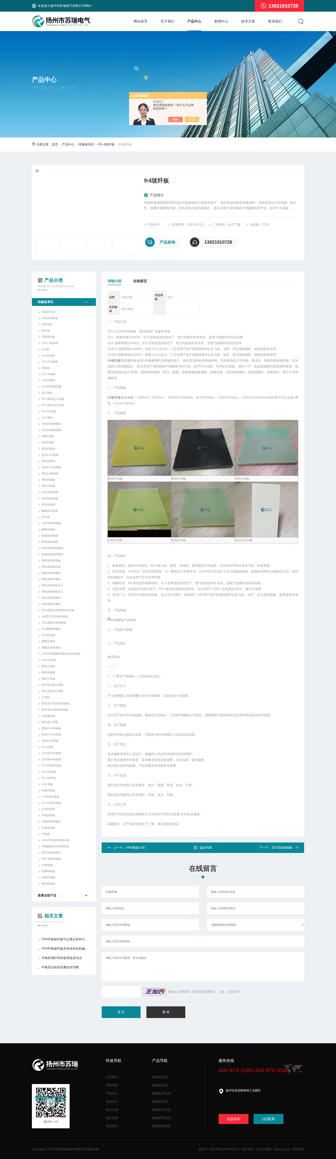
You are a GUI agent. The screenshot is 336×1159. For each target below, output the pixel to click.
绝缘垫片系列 (161, 1109)
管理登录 (298, 1149)
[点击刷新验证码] (154, 992)
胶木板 (46, 517)
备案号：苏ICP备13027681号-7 (219, 1149)
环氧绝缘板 (48, 815)
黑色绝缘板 (48, 479)
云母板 (46, 697)
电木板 (46, 330)
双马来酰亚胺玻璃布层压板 (58, 610)
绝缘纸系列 (160, 1077)
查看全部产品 (47, 895)
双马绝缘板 (48, 635)
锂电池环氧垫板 (51, 560)
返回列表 (206, 847)
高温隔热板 (48, 715)
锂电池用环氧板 (51, 579)
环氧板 (46, 833)
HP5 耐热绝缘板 (51, 858)
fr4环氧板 (47, 784)
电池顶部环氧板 (51, 604)
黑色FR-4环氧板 (51, 734)
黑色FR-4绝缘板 (51, 467)
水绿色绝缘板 (50, 498)
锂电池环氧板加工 (52, 585)
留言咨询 (112, 1118)
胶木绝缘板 (48, 504)
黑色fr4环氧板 (50, 740)
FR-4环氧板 (49, 771)
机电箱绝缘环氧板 (52, 554)
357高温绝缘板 (282, 847)
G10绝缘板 (48, 809)
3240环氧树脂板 (51, 430)
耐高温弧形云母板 (52, 691)
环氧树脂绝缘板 (51, 821)
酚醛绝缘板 (48, 529)
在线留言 (140, 281)
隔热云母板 (48, 678)
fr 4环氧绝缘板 (50, 796)
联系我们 (275, 21)
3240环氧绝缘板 (51, 523)
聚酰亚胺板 (48, 641)
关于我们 (167, 21)
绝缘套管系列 (161, 1093)
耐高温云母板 (50, 722)
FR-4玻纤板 (106, 144)
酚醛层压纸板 (50, 510)
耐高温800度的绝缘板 (55, 709)
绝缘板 (46, 367)
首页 (55, 144)
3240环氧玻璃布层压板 (56, 840)
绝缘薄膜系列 (161, 1126)
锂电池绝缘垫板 (51, 566)
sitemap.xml (282, 1149)
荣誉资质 (112, 1085)
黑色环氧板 (48, 485)
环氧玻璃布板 (50, 318)
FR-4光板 (47, 746)
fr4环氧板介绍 (135, 847)
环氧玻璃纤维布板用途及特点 (62, 958)
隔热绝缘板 (48, 672)
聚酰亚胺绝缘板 (51, 647)
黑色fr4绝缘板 (50, 473)
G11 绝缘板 (49, 374)
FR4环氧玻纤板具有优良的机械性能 (66, 948)
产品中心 (194, 21)
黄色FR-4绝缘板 (51, 728)
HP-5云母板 (49, 411)
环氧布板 (47, 324)
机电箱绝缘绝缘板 (52, 548)
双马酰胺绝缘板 (51, 628)
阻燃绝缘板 (48, 871)
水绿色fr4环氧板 (51, 753)
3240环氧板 (49, 659)
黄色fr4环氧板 (50, 454)
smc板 (45, 349)
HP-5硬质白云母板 (53, 398)
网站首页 (141, 21)
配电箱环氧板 (50, 535)
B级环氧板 (48, 442)
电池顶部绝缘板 (51, 597)
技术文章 (248, 21)
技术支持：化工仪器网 (256, 1149)
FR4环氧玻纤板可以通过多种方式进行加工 (66, 939)
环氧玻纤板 (48, 336)
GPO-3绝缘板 (50, 343)
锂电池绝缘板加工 (52, 591)
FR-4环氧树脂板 (51, 765)
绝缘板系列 (86, 144)
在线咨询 (234, 1119)
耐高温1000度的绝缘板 (56, 703)
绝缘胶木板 (48, 311)
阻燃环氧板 (48, 877)
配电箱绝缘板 (50, 541)
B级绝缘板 (48, 436)
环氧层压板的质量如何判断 (60, 967)
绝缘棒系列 (160, 1101)
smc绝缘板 (48, 355)
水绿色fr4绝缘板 (51, 759)
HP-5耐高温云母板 (53, 405)
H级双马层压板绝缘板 (55, 616)
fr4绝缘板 (47, 865)
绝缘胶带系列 (161, 1118)
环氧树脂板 (48, 827)
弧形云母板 (48, 666)
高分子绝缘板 (50, 361)
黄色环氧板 (48, 448)
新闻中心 (221, 21)
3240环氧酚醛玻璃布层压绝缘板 (61, 653)
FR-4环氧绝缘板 (51, 802)
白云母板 (47, 417)
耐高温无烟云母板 (52, 684)
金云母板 (47, 392)
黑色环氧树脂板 (51, 423)
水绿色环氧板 (50, 492)
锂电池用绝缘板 (51, 572)
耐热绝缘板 (48, 883)
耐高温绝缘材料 (51, 852)
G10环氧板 (48, 380)
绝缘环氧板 (48, 790)
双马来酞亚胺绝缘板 (54, 622)
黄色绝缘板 (48, 461)
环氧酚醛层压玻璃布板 (55, 846)
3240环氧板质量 (51, 386)
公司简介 (112, 1077)
